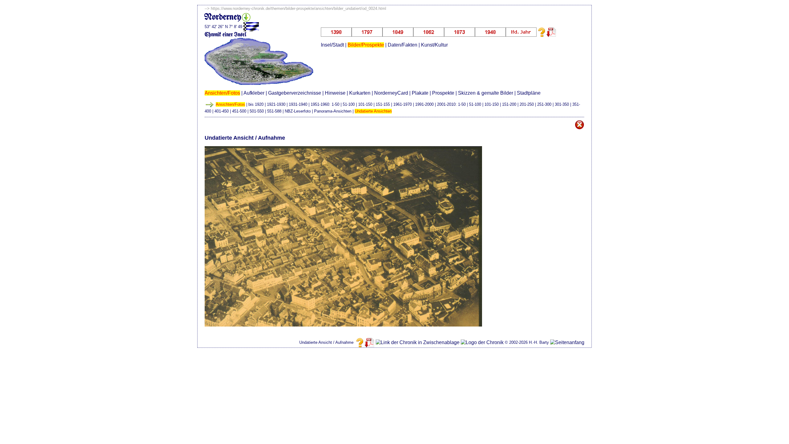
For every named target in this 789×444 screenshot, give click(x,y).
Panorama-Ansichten (332, 111)
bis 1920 (256, 104)
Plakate (420, 93)
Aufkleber (253, 93)
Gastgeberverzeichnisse (294, 93)
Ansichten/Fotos (222, 93)
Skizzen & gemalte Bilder (485, 93)
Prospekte (443, 93)
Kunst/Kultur (434, 44)
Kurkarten (359, 93)
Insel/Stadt (332, 44)
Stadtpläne (529, 93)
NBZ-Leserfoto (298, 111)
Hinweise (335, 93)
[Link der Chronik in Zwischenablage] (418, 342)
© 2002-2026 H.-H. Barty (527, 342)
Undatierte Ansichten (373, 111)
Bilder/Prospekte (366, 44)
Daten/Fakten (402, 44)
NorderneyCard (391, 93)
